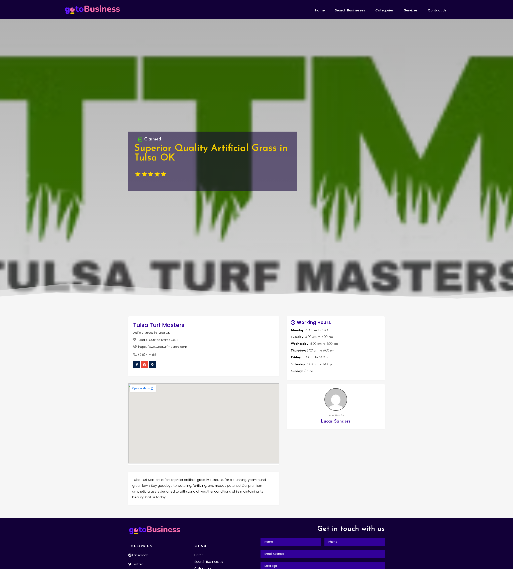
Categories (384, 10)
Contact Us (437, 10)
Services (411, 10)
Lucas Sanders (335, 421)
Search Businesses (350, 10)
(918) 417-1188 (147, 355)
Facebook (139, 555)
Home (320, 10)
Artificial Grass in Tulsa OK (151, 333)
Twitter (137, 564)
